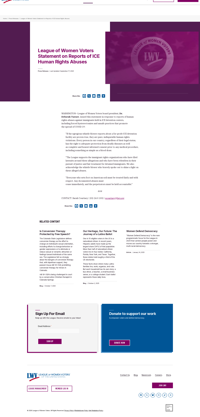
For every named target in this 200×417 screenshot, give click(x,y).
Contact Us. (125, 375)
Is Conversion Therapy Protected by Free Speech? (55, 233)
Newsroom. (146, 375)
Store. (168, 375)
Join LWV (162, 385)
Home (5, 18)
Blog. (136, 375)
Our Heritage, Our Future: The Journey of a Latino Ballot (100, 233)
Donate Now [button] (119, 342)
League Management (37, 388)
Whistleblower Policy (81, 410)
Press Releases (14, 18)
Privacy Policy (69, 410)
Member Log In (61, 388)
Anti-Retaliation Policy (96, 410)
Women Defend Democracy (142, 231)
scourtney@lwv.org (114, 198)
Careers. (158, 375)
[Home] (50, 377)
